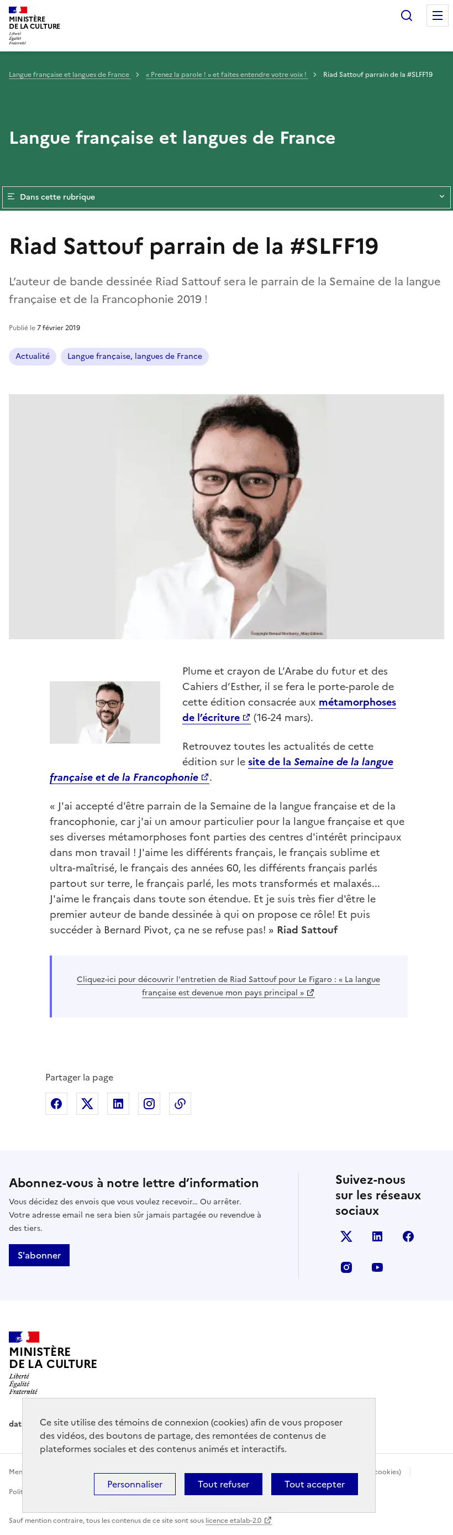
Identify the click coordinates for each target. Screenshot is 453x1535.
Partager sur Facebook (56, 1104)
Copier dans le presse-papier (180, 1104)
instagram (346, 1267)
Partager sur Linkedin (118, 1104)
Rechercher (407, 15)
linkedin (377, 1236)
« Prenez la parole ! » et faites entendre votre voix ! (227, 75)
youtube (377, 1267)
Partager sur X (87, 1104)
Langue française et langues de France (70, 75)
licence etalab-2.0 (233, 1521)
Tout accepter (315, 1484)
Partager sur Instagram (149, 1104)
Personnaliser (134, 1484)
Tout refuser (223, 1484)
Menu (437, 15)
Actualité (32, 356)
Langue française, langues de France (134, 356)
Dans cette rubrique (57, 197)
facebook (408, 1236)
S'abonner (39, 1255)
